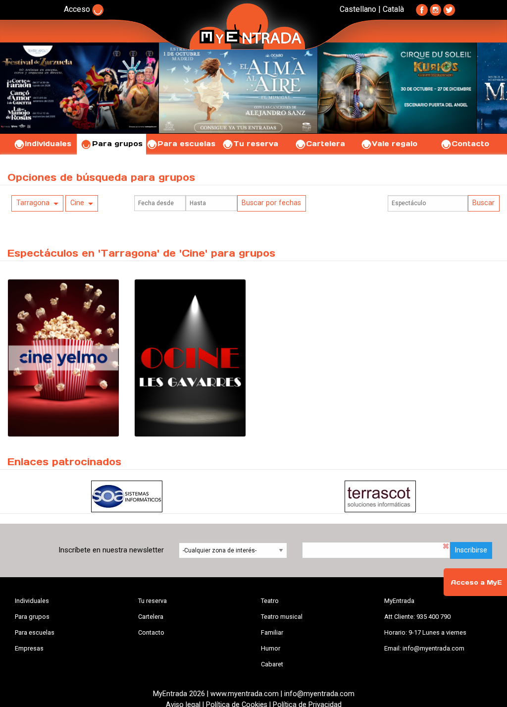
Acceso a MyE (476, 582)
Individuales (48, 143)
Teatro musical (282, 616)
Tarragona (33, 203)
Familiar (272, 632)
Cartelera (325, 143)
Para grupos (117, 143)
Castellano (358, 9)
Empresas (29, 648)
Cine (77, 203)
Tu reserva (255, 143)
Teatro (270, 600)
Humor (270, 648)
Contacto (470, 143)
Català (393, 9)
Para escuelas (186, 143)
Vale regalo (394, 143)
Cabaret (272, 664)
